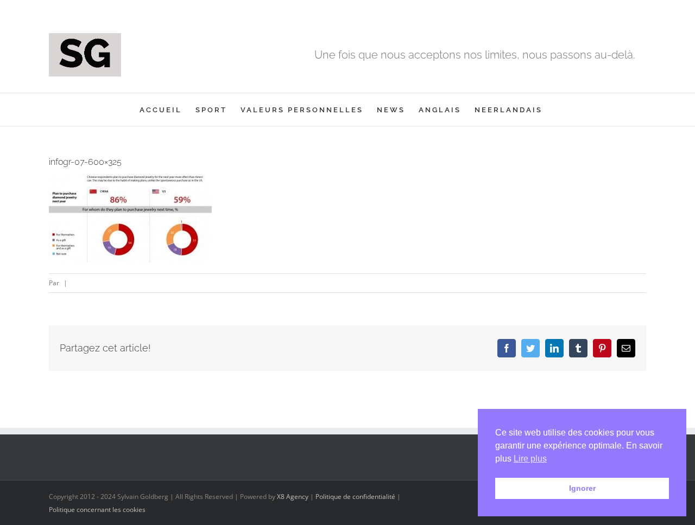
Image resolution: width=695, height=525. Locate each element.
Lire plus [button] (530, 458)
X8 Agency (292, 496)
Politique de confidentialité (355, 496)
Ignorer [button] (582, 488)
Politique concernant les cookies (97, 509)
